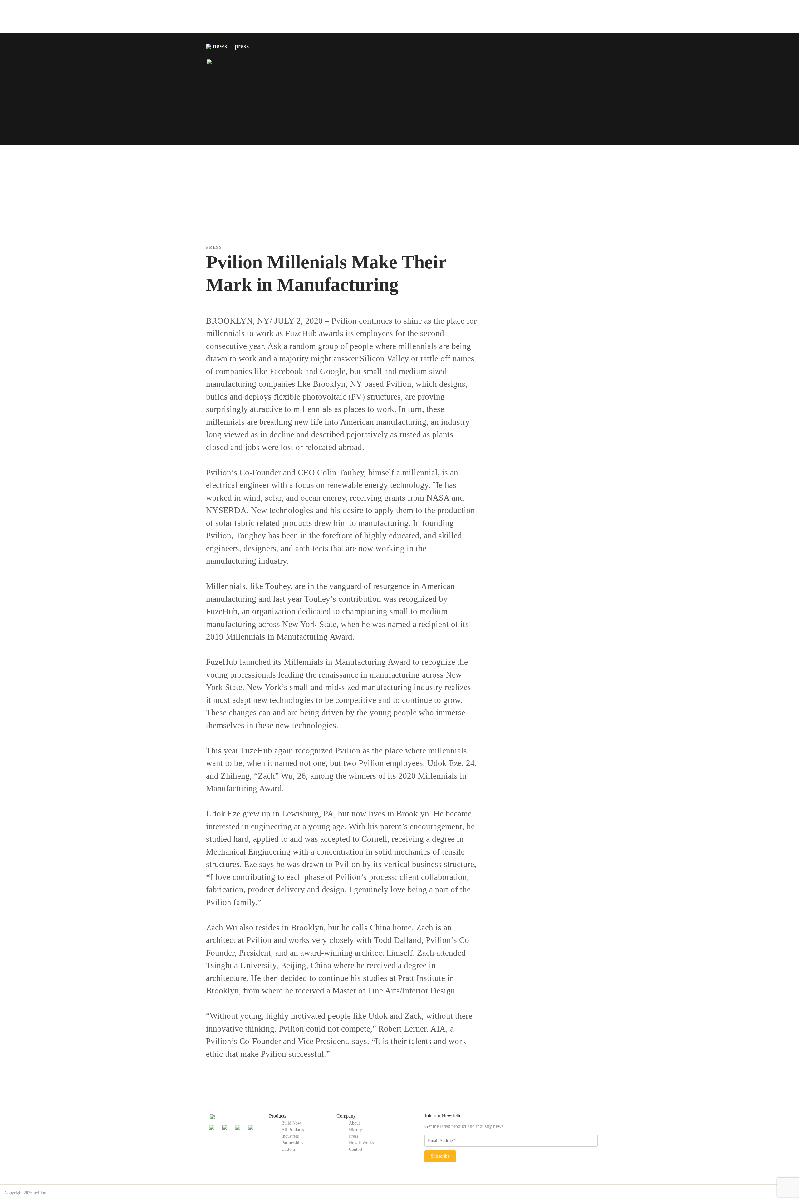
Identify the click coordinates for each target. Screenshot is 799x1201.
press (214, 247)
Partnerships (292, 1142)
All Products (293, 1129)
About (354, 1123)
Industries (290, 1136)
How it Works (361, 1142)
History (355, 1129)
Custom (288, 1149)
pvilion (40, 1192)
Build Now (291, 1123)
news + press (230, 46)
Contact (355, 1149)
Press (353, 1136)
